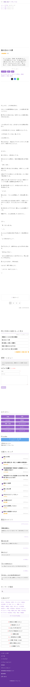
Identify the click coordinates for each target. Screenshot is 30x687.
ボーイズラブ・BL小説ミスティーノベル (15, 439)
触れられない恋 (4, 541)
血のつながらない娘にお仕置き (10, 349)
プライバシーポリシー (5, 667)
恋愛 (22, 416)
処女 (12, 606)
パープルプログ (4, 658)
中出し (18, 74)
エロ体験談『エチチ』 (15, 646)
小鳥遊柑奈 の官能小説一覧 (22, 352)
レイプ (14, 74)
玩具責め (10, 612)
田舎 (8, 76)
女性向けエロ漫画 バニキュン (15, 621)
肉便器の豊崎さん (5, 528)
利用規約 (3, 665)
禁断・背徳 (8, 423)
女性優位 (4, 604)
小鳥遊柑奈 (3, 53)
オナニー (24, 608)
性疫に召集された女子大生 (8, 346)
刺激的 (22, 420)
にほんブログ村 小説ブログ (15, 627)
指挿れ (23, 602)
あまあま (8, 420)
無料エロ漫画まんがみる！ (15, 643)
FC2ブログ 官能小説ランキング (15, 630)
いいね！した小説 (5, 653)
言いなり (16, 606)
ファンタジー (7, 430)
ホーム (2, 5)
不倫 (9, 610)
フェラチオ (17, 602)
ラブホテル (4, 610)
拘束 (22, 74)
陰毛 (12, 76)
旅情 (5, 7)
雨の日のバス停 (6, 340)
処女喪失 (18, 608)
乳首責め (8, 602)
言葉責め (13, 608)
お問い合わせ (4, 676)
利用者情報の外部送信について (7, 670)
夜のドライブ (4, 552)
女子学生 (6, 5)
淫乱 (15, 612)
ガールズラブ (22, 423)
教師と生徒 (14, 610)
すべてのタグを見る (15, 615)
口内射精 (22, 606)
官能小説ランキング (15, 624)
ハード (8, 427)
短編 (8, 416)
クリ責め (9, 604)
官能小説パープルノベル (10, 2)
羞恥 (8, 608)
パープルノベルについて (6, 662)
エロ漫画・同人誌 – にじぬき (16, 640)
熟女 (18, 612)
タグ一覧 (3, 656)
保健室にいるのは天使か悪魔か (10, 337)
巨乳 (13, 602)
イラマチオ (4, 74)
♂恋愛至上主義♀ (15, 634)
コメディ (22, 427)
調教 (18, 604)
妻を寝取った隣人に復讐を (8, 343)
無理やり (4, 76)
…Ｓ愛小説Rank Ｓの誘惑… (15, 637)
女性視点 (24, 610)
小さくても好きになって (6, 563)
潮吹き (3, 606)
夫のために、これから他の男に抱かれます (10, 575)
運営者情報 (3, 673)
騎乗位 (7, 606)
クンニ (9, 74)
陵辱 (5, 8)
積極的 (22, 612)
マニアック (22, 430)
